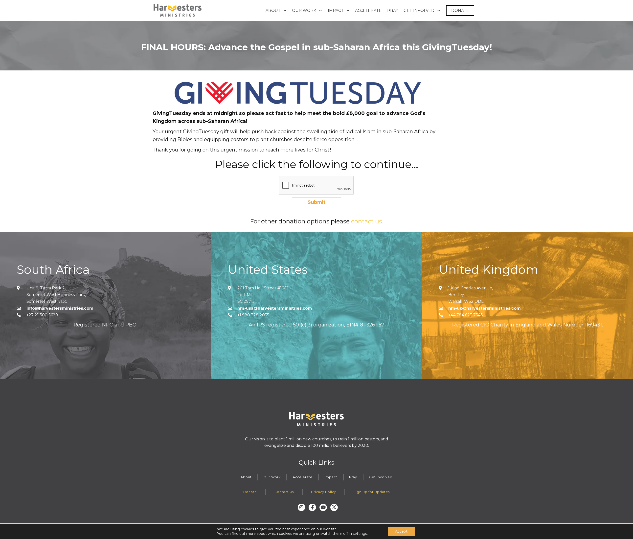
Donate (250, 492)
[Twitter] (334, 507)
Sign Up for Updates (372, 492)
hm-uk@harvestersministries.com (484, 308)
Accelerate (303, 477)
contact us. (367, 221)
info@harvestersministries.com (59, 308)
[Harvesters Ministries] (177, 10)
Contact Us (284, 492)
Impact (331, 477)
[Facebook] (312, 507)
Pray (353, 477)
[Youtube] (323, 507)
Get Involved (380, 477)
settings (360, 533)
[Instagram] (301, 507)
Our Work (272, 477)
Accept (401, 531)
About (246, 477)
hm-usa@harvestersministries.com (274, 308)
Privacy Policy (323, 492)
